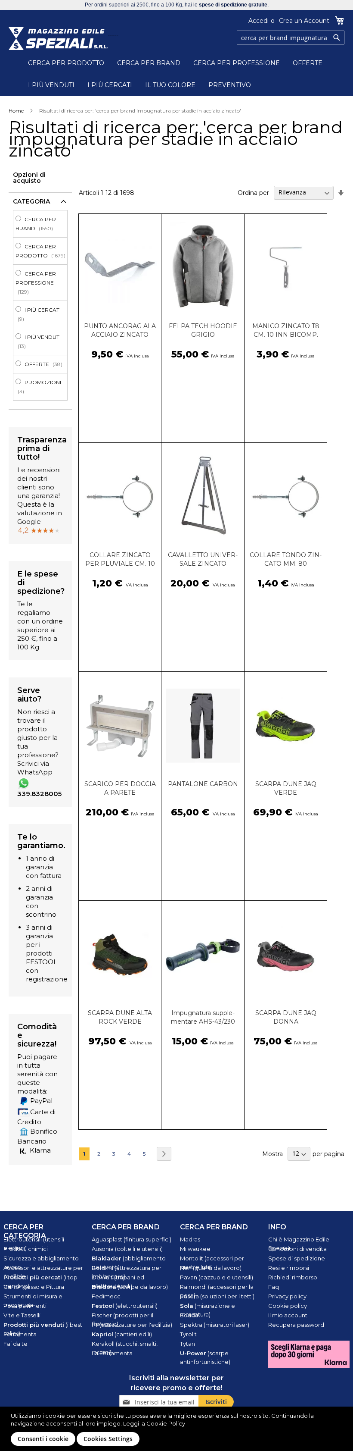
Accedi (258, 21)
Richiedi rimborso (292, 1277)
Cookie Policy (165, 1423)
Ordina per (253, 192)
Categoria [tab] (31, 201)
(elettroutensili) (125, 1305)
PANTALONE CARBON (203, 784)
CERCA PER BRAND (148, 63)
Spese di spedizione (296, 1258)
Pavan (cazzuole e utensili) (216, 1277)
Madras (190, 1239)
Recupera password (296, 1324)
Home (16, 110)
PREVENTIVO (229, 85)
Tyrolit (188, 1334)
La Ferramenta (112, 1353)
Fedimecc (106, 1296)
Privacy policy (287, 1296)
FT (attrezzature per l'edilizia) (132, 1324)
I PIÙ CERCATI (109, 85)
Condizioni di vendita (297, 1248)
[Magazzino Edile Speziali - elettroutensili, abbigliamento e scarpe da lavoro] (58, 38)
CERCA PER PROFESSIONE (236, 63)
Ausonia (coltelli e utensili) (127, 1248)
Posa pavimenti (24, 1305)
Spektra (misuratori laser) (214, 1324)
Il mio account (287, 1315)
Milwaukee (195, 1248)
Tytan (187, 1343)
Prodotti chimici (25, 1248)
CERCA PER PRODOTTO (66, 63)
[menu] (40, 305)
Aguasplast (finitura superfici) (131, 1239)
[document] (177, 1429)
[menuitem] (42, 223)
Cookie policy (287, 1305)
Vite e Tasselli (21, 1315)
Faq (273, 1286)
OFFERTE (307, 63)
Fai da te (15, 1343)
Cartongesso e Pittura (33, 1286)
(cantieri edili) (122, 1334)
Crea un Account (304, 21)
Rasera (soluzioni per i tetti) (217, 1296)
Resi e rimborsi (288, 1267)
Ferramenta (20, 1334)
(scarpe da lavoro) (130, 1286)
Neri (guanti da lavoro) (211, 1267)
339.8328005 (39, 794)
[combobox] (290, 37)
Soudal (190, 1315)
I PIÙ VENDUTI (51, 85)
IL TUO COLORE (170, 85)
